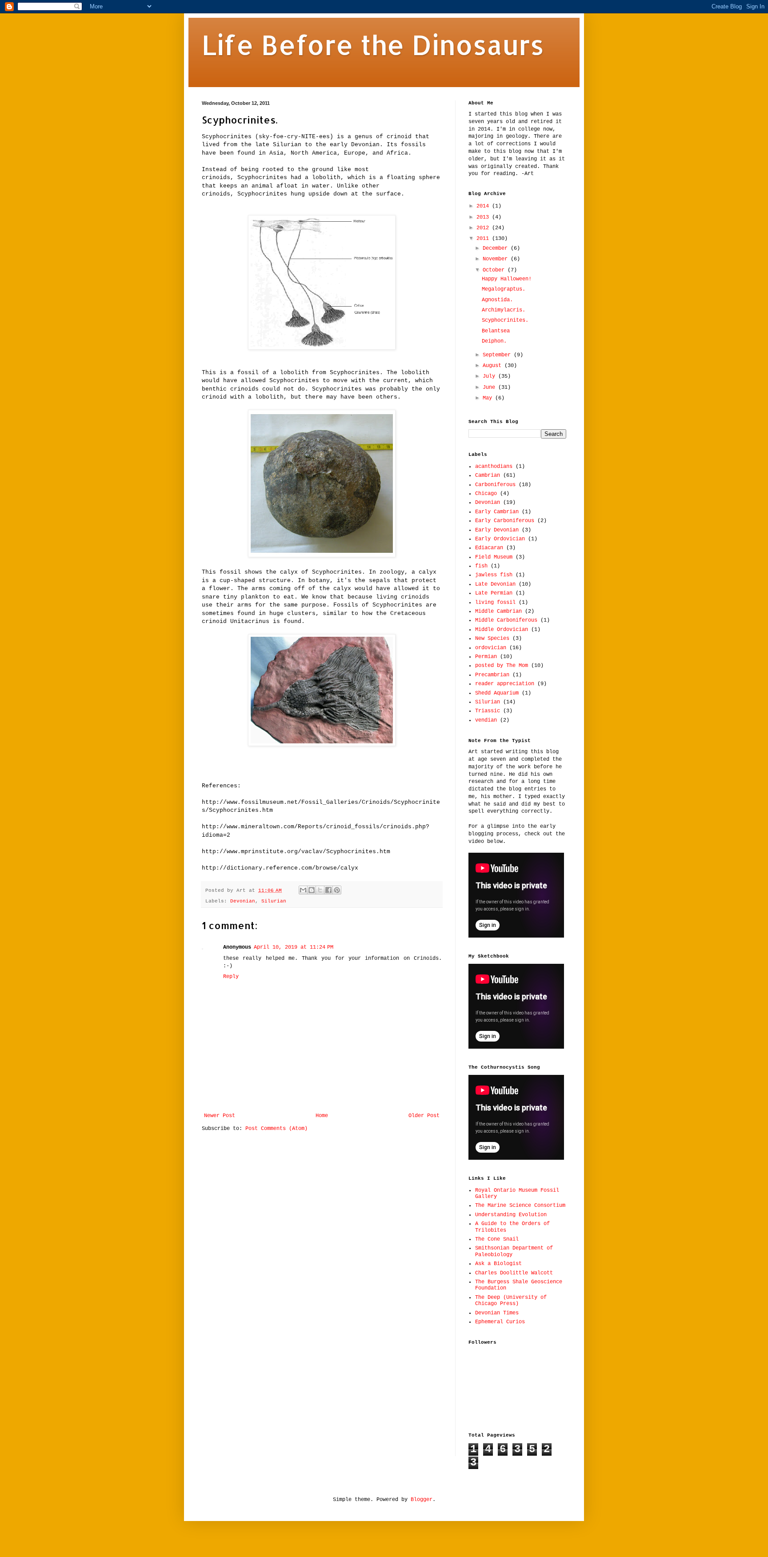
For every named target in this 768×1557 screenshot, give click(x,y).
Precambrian (492, 675)
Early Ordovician (500, 539)
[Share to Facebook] (328, 890)
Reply (231, 977)
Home (322, 1116)
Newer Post (219, 1116)
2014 (484, 206)
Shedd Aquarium (497, 693)
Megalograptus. (503, 289)
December (497, 248)
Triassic (487, 711)
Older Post (424, 1116)
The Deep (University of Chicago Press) (511, 1300)
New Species (492, 638)
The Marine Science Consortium (520, 1205)
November (497, 259)
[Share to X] (320, 890)
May (489, 398)
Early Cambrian (497, 512)
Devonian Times (497, 1313)
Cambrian (487, 475)
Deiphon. (494, 341)
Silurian (273, 901)
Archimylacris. (503, 310)
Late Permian (493, 593)
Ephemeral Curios (500, 1322)
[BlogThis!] (311, 890)
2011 (484, 239)
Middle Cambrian (498, 611)
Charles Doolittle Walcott (514, 1273)
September (498, 355)
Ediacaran (489, 548)
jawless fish (493, 575)
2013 (484, 217)
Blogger (421, 1500)
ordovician (490, 648)
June (490, 387)
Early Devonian (497, 530)
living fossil (495, 602)
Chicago (486, 494)
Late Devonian (495, 584)
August (493, 366)
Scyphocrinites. (505, 320)
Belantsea (496, 331)
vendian (486, 720)
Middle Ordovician (501, 630)
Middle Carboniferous (506, 620)
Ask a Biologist (498, 1264)
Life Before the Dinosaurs (373, 45)
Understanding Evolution (511, 1215)
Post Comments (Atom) (276, 1129)
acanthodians (493, 466)
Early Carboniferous (504, 521)
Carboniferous (495, 485)
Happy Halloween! (507, 279)
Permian (486, 657)
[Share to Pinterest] (336, 890)
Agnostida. (497, 300)
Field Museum (493, 557)
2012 (484, 228)
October (495, 270)
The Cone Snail (497, 1239)
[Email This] (303, 890)
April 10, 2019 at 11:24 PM (293, 947)
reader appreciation (504, 684)
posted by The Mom (501, 666)
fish (481, 566)
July (490, 376)
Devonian (242, 901)
